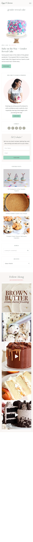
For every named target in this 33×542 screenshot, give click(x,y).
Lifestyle (13, 45)
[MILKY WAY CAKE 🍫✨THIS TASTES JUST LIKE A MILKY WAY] (16, 356)
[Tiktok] (24, 128)
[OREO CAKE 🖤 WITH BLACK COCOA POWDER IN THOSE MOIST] (16, 414)
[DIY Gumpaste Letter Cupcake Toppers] (16, 178)
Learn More (16, 116)
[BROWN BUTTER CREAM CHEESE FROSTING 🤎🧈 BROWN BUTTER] (16, 297)
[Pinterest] (13, 128)
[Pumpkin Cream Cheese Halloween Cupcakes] (16, 225)
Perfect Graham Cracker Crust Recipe (16, 213)
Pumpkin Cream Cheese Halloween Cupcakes (16, 237)
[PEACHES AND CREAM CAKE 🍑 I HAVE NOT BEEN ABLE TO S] (16, 385)
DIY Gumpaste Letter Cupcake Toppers (16, 190)
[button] (30, 3)
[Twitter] (9, 128)
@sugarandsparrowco (16, 280)
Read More (6, 66)
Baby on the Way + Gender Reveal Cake (14, 50)
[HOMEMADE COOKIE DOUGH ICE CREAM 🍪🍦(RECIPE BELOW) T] (16, 327)
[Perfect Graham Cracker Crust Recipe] (16, 203)
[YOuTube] (20, 128)
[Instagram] (16, 128)
